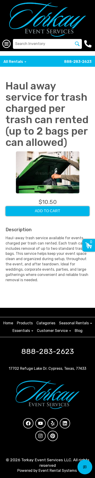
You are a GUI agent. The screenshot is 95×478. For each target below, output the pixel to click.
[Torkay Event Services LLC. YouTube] (40, 423)
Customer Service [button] (53, 330)
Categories (45, 323)
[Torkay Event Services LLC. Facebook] (28, 423)
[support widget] (84, 467)
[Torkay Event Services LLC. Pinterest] (53, 436)
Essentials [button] (21, 330)
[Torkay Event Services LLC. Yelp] (53, 423)
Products (25, 323)
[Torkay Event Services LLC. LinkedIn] (65, 423)
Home (8, 323)
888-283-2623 (78, 61)
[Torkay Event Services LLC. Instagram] (40, 436)
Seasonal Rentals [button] (74, 323)
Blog (79, 330)
